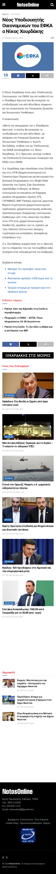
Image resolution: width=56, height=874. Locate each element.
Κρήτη (8, 520)
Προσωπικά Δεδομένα (30, 823)
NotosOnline (14, 864)
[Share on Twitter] (33, 75)
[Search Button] (52, 4)
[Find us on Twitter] (6, 858)
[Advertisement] (28, 85)
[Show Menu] (3, 4)
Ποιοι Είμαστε (40, 819)
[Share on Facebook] (18, 75)
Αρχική (5, 14)
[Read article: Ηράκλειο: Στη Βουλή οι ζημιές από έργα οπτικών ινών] (28, 385)
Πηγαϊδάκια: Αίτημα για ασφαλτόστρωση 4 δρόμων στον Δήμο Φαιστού (34, 700)
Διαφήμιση (13, 819)
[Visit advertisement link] (28, 355)
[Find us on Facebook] (3, 858)
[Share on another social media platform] (47, 75)
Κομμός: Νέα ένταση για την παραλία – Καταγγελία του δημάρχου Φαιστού (32, 683)
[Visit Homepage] (28, 5)
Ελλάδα (9, 437)
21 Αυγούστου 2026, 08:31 (14, 409)
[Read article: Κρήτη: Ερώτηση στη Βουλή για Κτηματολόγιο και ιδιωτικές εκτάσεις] (28, 510)
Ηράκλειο (10, 395)
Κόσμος (9, 478)
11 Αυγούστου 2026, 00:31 (14, 575)
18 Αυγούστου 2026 (26, 690)
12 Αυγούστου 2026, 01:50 (14, 534)
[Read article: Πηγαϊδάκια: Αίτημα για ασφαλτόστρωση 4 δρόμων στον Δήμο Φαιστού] (8, 699)
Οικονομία (15, 14)
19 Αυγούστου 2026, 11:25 (14, 492)
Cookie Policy (12, 823)
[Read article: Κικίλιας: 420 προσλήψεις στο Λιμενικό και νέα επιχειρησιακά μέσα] (28, 552)
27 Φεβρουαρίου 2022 (12, 38)
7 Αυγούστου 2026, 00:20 (13, 617)
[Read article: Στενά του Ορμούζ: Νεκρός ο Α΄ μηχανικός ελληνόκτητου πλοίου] (28, 468)
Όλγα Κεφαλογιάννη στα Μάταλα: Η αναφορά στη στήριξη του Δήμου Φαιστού (35, 716)
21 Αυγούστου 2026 (26, 707)
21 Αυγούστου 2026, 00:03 (14, 451)
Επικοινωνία (26, 819)
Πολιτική (9, 603)
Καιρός (46, 823)
